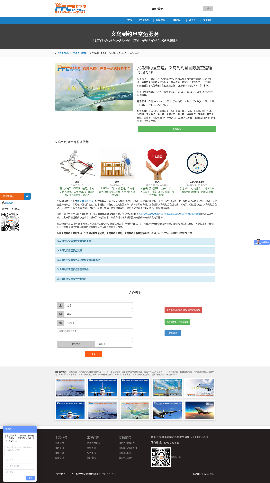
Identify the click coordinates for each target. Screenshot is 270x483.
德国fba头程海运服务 (153, 372)
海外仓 (192, 20)
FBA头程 (144, 20)
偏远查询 (91, 458)
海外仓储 (59, 453)
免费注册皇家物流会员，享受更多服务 (183, 310)
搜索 (209, 8)
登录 (154, 8)
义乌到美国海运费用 (141, 374)
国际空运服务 (186, 372)
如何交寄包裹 (93, 443)
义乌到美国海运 (171, 372)
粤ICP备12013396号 (107, 474)
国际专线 (177, 20)
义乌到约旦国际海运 (169, 214)
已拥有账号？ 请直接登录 (177, 321)
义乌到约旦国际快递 (148, 214)
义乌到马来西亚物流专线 (90, 372)
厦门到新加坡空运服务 (132, 372)
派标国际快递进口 (128, 448)
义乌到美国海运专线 (87, 374)
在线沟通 (173, 333)
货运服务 (73, 372)
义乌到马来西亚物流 (111, 372)
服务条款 (91, 453)
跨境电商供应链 (85, 201)
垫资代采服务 (125, 458)
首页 (129, 20)
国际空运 (160, 20)
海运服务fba (171, 374)
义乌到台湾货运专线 (67, 374)
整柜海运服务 (158, 374)
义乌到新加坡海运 (122, 374)
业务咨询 (9, 203)
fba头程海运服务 (105, 374)
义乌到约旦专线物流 (190, 214)
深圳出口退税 (125, 453)
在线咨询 (177, 129)
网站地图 (197, 474)
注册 (160, 8)
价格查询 (91, 448)
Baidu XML (209, 474)
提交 (93, 354)
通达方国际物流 (127, 443)
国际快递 (59, 443)
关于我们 (207, 20)
